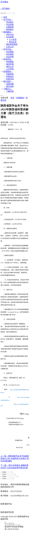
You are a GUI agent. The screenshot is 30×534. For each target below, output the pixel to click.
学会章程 (10, 24)
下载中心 (7, 89)
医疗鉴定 (7, 81)
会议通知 (10, 52)
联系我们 (10, 29)
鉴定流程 (10, 86)
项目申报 (10, 64)
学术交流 (7, 49)
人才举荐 (10, 69)
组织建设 (7, 32)
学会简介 (10, 22)
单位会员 (12, 42)
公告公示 (10, 47)
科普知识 (10, 76)
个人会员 (12, 39)
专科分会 (10, 34)
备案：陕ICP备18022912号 (13, 519)
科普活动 (10, 79)
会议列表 (10, 57)
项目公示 (10, 67)
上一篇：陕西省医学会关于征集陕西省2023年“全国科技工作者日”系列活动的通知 (15, 458)
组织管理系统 (11, 44)
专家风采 (10, 74)
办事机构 (10, 27)
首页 (5, 17)
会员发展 (10, 37)
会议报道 (10, 54)
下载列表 (10, 91)
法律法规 (10, 84)
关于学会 (7, 20)
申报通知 (10, 62)
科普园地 (7, 71)
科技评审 (7, 59)
